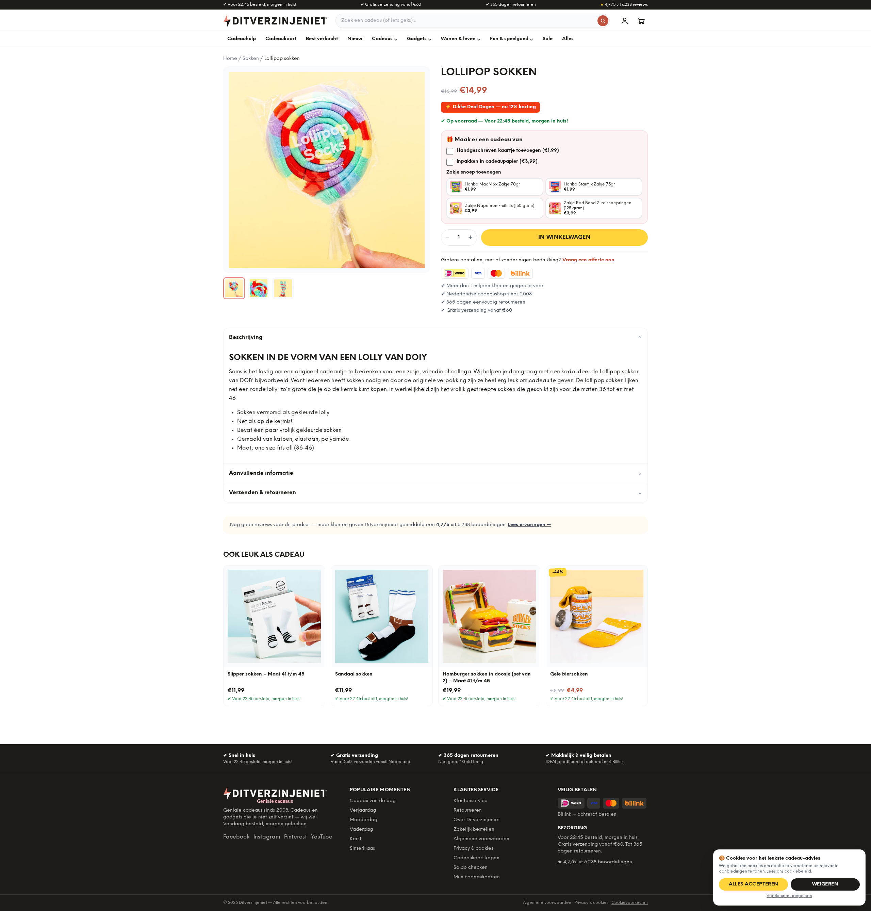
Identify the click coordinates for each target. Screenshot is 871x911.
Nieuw (354, 39)
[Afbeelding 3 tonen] (283, 288)
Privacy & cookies (473, 848)
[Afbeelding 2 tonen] (258, 288)
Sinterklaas (362, 848)
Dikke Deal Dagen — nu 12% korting (490, 107)
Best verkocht (322, 39)
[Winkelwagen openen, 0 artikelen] (641, 21)
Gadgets (417, 39)
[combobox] (472, 21)
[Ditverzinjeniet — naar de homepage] (275, 20)
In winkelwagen (564, 237)
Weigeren (825, 884)
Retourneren (468, 810)
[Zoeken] (602, 20)
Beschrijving (435, 338)
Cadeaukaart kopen (476, 858)
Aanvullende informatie (435, 473)
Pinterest (295, 837)
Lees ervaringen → (529, 524)
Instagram (266, 837)
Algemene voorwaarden (481, 839)
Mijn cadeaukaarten (477, 877)
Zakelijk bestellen (474, 829)
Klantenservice (471, 800)
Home (230, 58)
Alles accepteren (753, 884)
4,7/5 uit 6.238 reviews (624, 4)
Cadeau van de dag (373, 800)
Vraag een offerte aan (588, 260)
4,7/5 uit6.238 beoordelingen (595, 862)
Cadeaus (382, 39)
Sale (548, 39)
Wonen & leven (458, 39)
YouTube (321, 837)
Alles (568, 39)
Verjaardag (363, 810)
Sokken (251, 58)
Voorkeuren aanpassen (789, 896)
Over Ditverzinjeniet (477, 820)
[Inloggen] (624, 21)
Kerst (355, 839)
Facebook (236, 837)
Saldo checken (471, 867)
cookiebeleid (798, 871)
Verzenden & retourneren (435, 492)
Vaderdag (361, 829)
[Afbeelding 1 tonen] (234, 288)
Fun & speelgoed (509, 39)
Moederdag (363, 820)
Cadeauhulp (241, 39)
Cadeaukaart (280, 39)
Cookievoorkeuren (629, 902)
